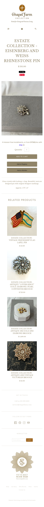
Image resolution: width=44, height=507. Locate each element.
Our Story (14, 486)
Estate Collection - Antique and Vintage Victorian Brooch (22, 375)
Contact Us (22, 490)
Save (23, 75)
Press (30, 486)
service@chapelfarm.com (22, 405)
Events (36, 486)
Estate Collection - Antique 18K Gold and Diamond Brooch (22, 331)
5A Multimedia (31, 500)
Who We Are (22, 486)
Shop (7, 486)
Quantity (18, 150)
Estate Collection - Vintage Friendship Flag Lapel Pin (22, 240)
